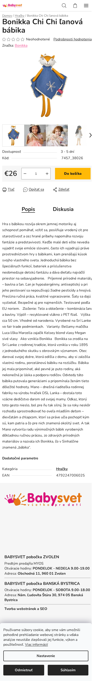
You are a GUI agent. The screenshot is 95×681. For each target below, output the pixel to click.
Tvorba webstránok (20, 608)
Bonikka (21, 45)
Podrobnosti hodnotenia (72, 39)
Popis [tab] (28, 209)
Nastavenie (46, 655)
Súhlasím (68, 670)
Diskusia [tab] (63, 209)
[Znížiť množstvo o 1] (25, 173)
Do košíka (73, 173)
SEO (43, 608)
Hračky (62, 469)
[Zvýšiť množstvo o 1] (47, 173)
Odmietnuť (23, 670)
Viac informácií (36, 644)
